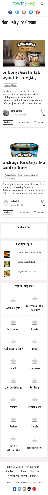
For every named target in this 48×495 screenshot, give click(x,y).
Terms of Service (14, 466)
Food (14, 85)
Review (13, 426)
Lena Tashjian (16, 111)
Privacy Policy (32, 466)
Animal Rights (10, 175)
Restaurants (9, 178)
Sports (34, 426)
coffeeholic (15, 201)
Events (7, 85)
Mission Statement (17, 476)
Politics (13, 407)
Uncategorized (34, 447)
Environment (13, 329)
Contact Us (11, 471)
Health (13, 368)
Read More (8, 122)
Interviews (34, 368)
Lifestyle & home (30, 175)
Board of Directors (30, 471)
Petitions (34, 387)
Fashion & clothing (13, 348)
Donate (34, 476)
